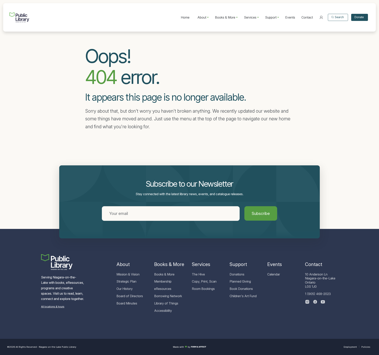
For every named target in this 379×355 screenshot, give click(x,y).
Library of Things (166, 303)
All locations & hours (52, 306)
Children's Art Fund (243, 296)
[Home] (19, 17)
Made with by (181, 347)
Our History (124, 289)
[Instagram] (307, 302)
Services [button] (250, 17)
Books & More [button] (225, 17)
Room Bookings (203, 289)
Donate (359, 17)
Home (185, 17)
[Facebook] (315, 302)
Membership (163, 281)
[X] (323, 302)
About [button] (201, 17)
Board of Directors (129, 296)
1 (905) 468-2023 (318, 294)
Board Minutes (126, 303)
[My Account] (321, 17)
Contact (307, 17)
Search (339, 17)
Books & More (164, 274)
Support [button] (271, 17)
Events (290, 17)
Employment (350, 347)
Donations (237, 274)
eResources (162, 289)
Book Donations (241, 289)
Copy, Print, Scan (204, 281)
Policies (365, 347)
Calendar (273, 274)
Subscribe (261, 213)
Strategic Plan (126, 281)
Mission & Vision (128, 274)
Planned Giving (240, 281)
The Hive (198, 274)
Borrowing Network (168, 296)
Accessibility (163, 311)
